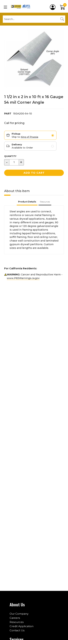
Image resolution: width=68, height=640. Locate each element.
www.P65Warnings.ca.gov (23, 278)
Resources (17, 622)
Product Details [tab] (27, 201)
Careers (15, 618)
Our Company (19, 613)
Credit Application (21, 626)
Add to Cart (34, 172)
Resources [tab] (45, 201)
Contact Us (17, 630)
